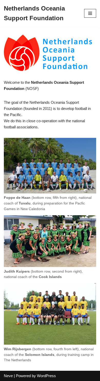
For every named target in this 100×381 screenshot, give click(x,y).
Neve (8, 376)
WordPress (46, 376)
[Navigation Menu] (90, 13)
